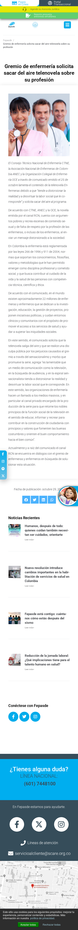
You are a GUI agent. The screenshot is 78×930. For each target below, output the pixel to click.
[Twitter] (24, 717)
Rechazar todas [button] (52, 924)
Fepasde (7, 40)
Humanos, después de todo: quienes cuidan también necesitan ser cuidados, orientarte (47, 530)
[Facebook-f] (17, 824)
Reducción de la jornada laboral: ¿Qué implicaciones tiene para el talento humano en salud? (47, 660)
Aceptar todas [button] (28, 924)
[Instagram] (35, 717)
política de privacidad (42, 918)
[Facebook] (13, 717)
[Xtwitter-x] (39, 824)
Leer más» (29, 539)
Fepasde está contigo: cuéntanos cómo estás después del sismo (46, 618)
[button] (26, 500)
